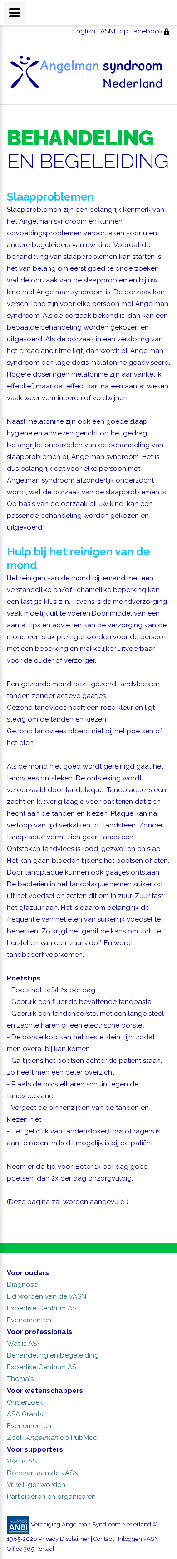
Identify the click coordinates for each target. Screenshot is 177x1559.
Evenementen (29, 1320)
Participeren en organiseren (51, 1496)
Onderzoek (25, 1402)
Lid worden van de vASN (46, 1296)
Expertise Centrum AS (41, 1308)
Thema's (20, 1379)
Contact (103, 1538)
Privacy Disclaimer (64, 1538)
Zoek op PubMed (52, 1438)
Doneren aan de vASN (43, 1473)
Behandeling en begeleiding (53, 1355)
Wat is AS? (23, 1343)
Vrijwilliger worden (36, 1485)
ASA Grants (25, 1414)
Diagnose (22, 1285)
